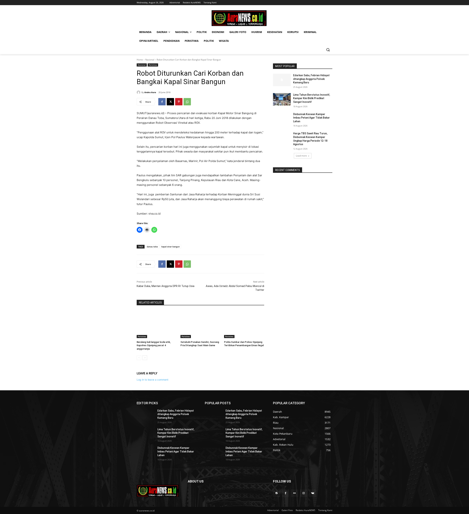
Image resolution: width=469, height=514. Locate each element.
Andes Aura (150, 92)
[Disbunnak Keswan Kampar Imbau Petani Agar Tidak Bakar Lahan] (282, 119)
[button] (328, 49)
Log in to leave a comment (152, 379)
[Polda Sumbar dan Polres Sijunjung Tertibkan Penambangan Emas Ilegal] (244, 324)
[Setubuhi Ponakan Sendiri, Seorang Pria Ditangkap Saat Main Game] (200, 324)
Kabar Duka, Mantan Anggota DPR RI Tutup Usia (165, 286)
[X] (170, 101)
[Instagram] (303, 493)
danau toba (152, 246)
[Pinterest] (178, 101)
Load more (301, 155)
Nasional (149, 59)
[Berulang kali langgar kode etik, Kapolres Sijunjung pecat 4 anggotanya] (157, 324)
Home (140, 59)
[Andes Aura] (139, 92)
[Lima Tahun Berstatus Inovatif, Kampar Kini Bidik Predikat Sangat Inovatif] (282, 99)
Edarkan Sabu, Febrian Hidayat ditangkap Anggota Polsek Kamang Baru (311, 79)
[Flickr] (294, 493)
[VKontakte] (312, 493)
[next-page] (145, 357)
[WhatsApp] (187, 101)
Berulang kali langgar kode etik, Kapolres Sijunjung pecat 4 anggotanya (154, 345)
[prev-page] (139, 357)
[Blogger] (276, 493)
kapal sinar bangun (170, 246)
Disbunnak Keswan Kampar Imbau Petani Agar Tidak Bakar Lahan (311, 118)
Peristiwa (153, 65)
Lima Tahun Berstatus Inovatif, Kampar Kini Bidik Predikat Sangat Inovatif (311, 98)
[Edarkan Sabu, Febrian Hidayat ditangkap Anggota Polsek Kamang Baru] (282, 80)
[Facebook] (162, 101)
